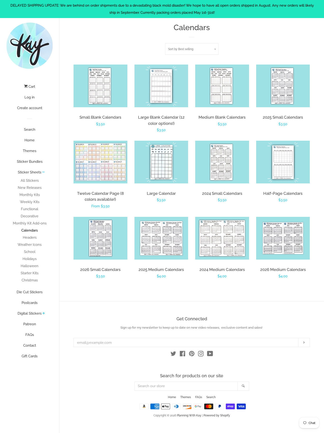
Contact (29, 345)
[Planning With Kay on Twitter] (173, 355)
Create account (29, 108)
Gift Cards (29, 356)
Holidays (30, 259)
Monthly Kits (29, 195)
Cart (31, 86)
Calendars (29, 230)
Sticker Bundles (29, 161)
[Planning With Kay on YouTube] (210, 355)
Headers (30, 237)
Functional (29, 209)
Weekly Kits (29, 202)
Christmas (30, 280)
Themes (29, 151)
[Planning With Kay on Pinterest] (192, 355)
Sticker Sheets (29, 172)
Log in (29, 97)
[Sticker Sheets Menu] (43, 172)
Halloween (29, 266)
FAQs (29, 335)
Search (29, 129)
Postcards (29, 303)
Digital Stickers (30, 313)
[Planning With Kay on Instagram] (201, 355)
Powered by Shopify (217, 415)
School (29, 252)
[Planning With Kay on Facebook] (182, 355)
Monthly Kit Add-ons (29, 223)
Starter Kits (29, 273)
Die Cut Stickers (29, 292)
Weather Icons (30, 244)
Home (29, 140)
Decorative (29, 216)
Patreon (29, 324)
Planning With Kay (189, 415)
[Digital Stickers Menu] (44, 314)
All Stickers (30, 180)
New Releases (30, 188)
